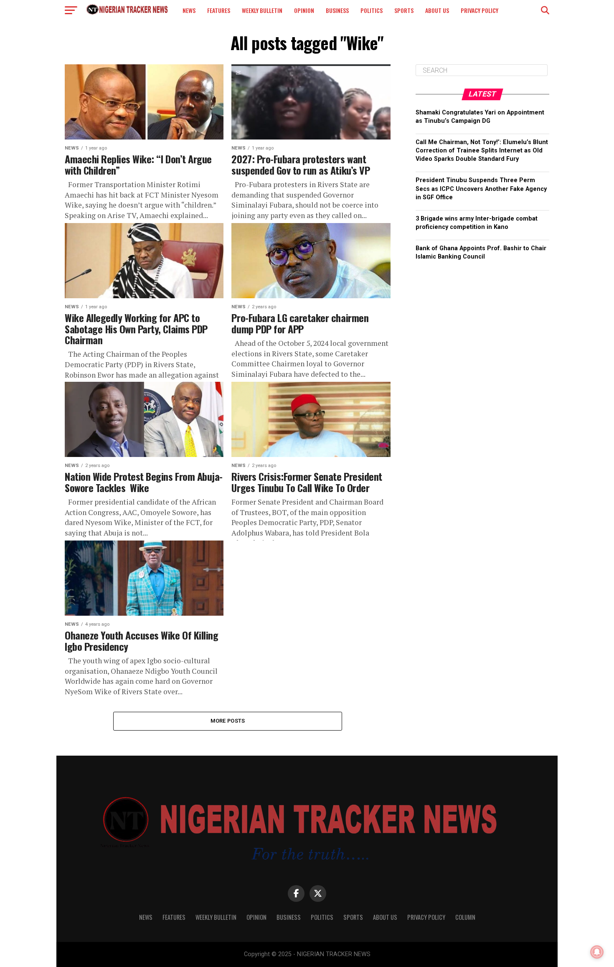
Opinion (304, 10)
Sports (404, 10)
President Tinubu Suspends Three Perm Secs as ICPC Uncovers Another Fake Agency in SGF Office (481, 189)
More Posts (228, 721)
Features (218, 10)
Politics (371, 10)
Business (337, 10)
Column (465, 917)
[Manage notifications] (597, 952)
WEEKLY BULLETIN (262, 10)
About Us (437, 10)
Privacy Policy (479, 10)
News (189, 10)
